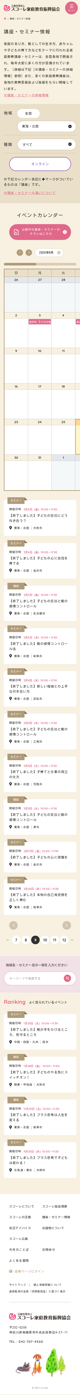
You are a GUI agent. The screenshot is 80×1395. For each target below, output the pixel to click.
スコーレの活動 (20, 1217)
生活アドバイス (20, 1228)
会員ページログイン (29, 1271)
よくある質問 (19, 1260)
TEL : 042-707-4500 (26, 1342)
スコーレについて (21, 1206)
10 (45, 940)
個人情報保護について (47, 1285)
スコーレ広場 (18, 1238)
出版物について (53, 1228)
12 (64, 940)
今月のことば (19, 1249)
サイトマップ (17, 1285)
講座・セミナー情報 (56, 1217)
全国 (28, 113)
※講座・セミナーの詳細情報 (26, 95)
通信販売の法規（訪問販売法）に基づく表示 (37, 1291)
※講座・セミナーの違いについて (30, 193)
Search (67, 978)
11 (54, 940)
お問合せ (48, 1249)
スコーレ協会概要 (54, 1206)
